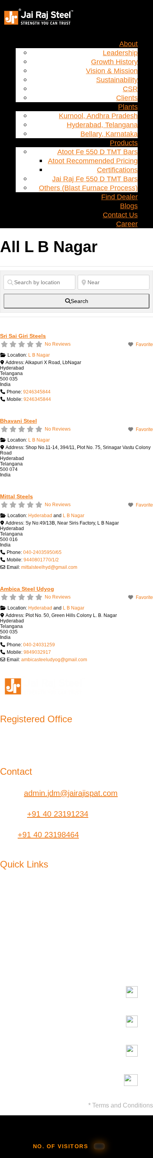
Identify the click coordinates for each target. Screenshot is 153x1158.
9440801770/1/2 (41, 560)
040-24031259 (39, 645)
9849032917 (37, 652)
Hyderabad (40, 515)
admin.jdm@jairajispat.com (71, 793)
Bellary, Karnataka (109, 134)
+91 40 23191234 (57, 814)
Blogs (129, 206)
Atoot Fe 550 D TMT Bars (97, 152)
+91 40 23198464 (48, 834)
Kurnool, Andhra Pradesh (98, 116)
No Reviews (58, 344)
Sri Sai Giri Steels (23, 336)
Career (127, 224)
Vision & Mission (112, 71)
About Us (16, 891)
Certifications (117, 170)
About (128, 44)
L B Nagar (39, 355)
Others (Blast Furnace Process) (88, 188)
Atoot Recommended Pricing (93, 161)
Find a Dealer (141, 896)
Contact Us (120, 215)
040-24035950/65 (42, 552)
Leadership (120, 53)
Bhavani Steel (18, 421)
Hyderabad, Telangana (102, 125)
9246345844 (37, 392)
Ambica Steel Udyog (27, 589)
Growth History (114, 62)
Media (71, 921)
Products (124, 143)
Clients (127, 98)
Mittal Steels (16, 496)
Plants (128, 107)
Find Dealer (119, 197)
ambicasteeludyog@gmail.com (54, 659)
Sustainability (117, 80)
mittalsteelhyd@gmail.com (49, 567)
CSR (130, 89)
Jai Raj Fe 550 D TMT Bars (95, 179)
